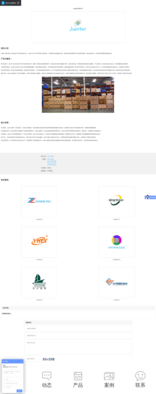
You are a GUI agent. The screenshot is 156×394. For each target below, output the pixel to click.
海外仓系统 (50, 156)
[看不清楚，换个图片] (48, 359)
